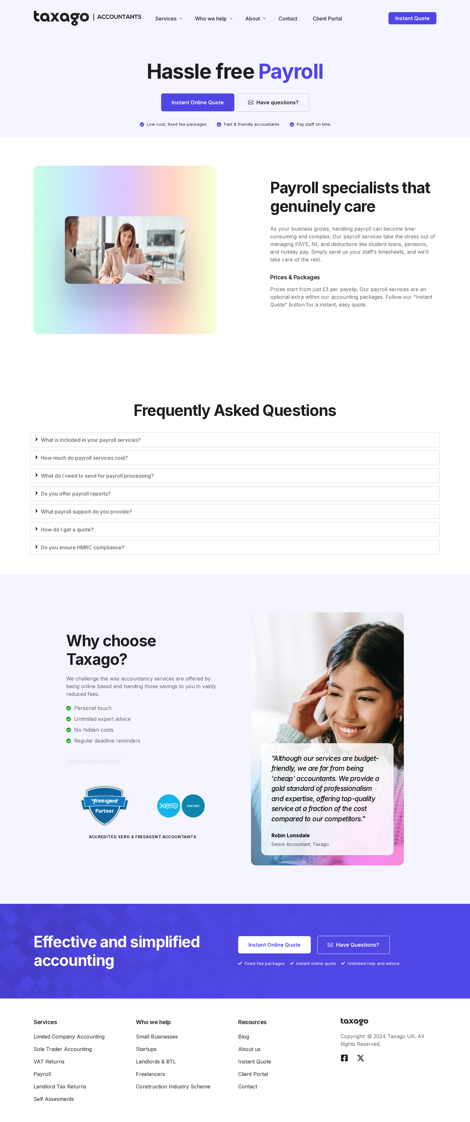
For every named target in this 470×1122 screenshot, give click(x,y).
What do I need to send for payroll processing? (97, 476)
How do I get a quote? (67, 529)
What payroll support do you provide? (86, 511)
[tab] (235, 440)
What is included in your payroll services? (91, 440)
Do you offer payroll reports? (76, 493)
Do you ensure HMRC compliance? (82, 547)
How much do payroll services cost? (84, 458)
